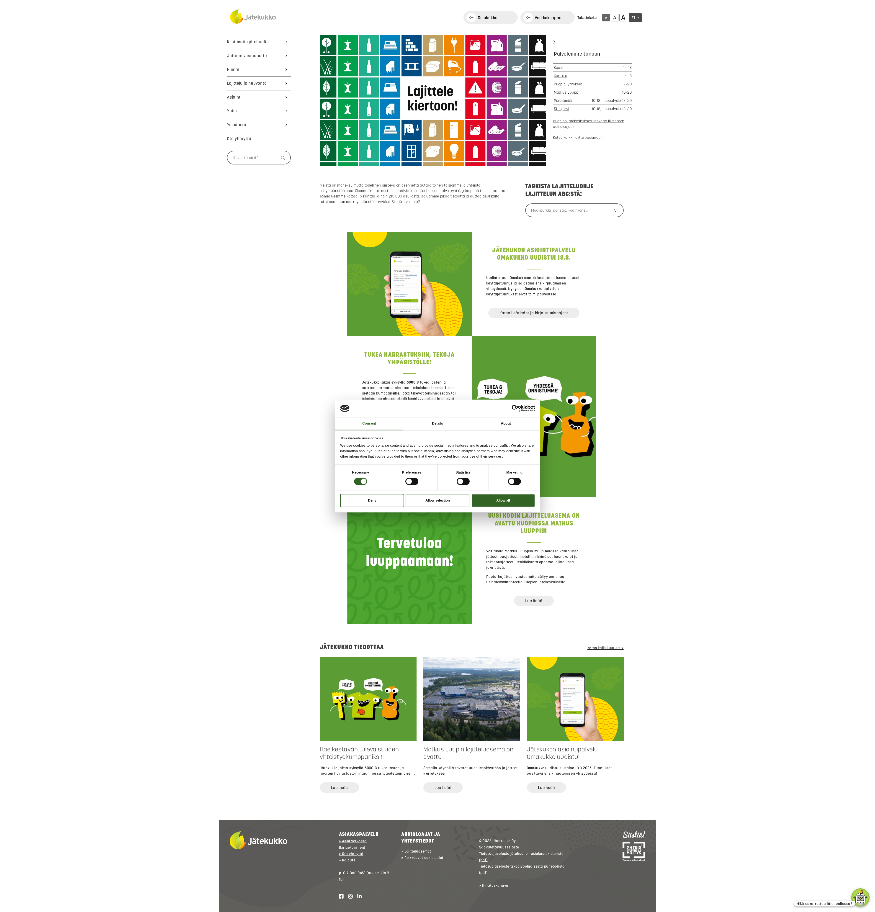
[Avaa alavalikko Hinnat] (286, 70)
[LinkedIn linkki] (358, 896)
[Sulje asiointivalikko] (554, 42)
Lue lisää (533, 600)
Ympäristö (236, 124)
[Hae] (280, 157)
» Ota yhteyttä (351, 853)
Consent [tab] (369, 423)
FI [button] (633, 17)
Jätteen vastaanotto (247, 55)
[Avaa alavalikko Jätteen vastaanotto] (286, 56)
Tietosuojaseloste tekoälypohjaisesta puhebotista (522, 866)
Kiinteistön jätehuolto (248, 41)
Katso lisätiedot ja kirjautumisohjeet (533, 312)
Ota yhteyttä (239, 138)
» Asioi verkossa (353, 841)
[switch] (411, 481)
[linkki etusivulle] (258, 840)
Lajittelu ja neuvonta (247, 83)
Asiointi (234, 97)
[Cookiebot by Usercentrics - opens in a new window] (515, 408)
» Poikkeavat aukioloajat (422, 857)
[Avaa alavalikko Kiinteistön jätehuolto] (286, 42)
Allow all (503, 500)
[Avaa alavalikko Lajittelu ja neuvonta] (286, 83)
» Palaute (347, 860)
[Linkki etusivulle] (253, 17)
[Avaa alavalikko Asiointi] (286, 97)
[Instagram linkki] (349, 896)
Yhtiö (232, 110)
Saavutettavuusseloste (499, 847)
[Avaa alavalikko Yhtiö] (286, 111)
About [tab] (506, 423)
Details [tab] (437, 423)
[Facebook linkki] (339, 896)
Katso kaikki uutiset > (605, 648)
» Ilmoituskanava (493, 885)
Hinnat (233, 69)
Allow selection (437, 500)
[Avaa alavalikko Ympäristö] (286, 125)
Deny (372, 500)
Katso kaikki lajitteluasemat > (578, 137)
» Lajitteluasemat (416, 851)
